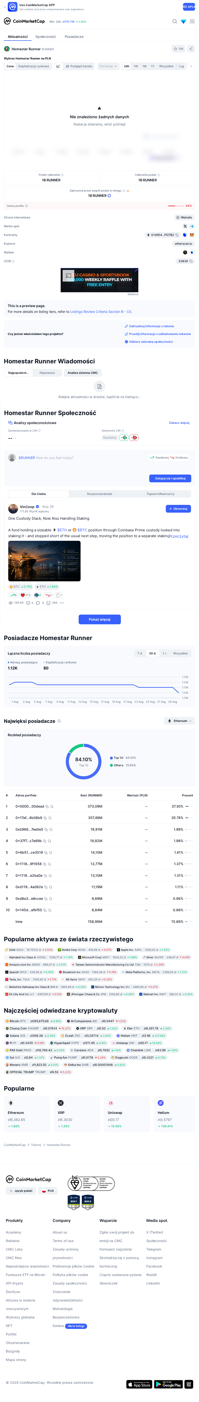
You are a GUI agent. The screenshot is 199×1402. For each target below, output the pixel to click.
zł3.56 (143, 1035)
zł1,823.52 (34, 1065)
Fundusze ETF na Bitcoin (25, 1275)
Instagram (154, 1258)
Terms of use (63, 1241)
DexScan (13, 1292)
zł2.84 (27, 1057)
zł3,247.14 (88, 1035)
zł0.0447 (98, 1021)
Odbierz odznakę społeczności (151, 341)
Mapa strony (16, 1360)
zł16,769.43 (37, 1050)
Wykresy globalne (20, 1317)
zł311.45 (80, 1043)
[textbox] (83, 463)
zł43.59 (154, 1050)
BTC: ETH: (79, 21)
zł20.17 (138, 1043)
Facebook (154, 1266)
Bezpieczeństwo (66, 1317)
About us (60, 1232)
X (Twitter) (154, 1232)
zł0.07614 (40, 1028)
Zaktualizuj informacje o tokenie (151, 326)
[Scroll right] (191, 66)
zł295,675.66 (35, 1021)
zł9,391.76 (149, 1028)
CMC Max (14, 1258)
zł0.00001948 (96, 1065)
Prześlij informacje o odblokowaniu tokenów (160, 334)
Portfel (11, 1334)
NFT (9, 1326)
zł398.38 (32, 1035)
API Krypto (14, 1283)
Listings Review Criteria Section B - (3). (101, 311)
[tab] (58, 66)
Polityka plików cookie (70, 1275)
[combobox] (108, 66)
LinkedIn (153, 1283)
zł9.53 (40, 1072)
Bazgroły (13, 1351)
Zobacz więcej (179, 423)
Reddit (151, 1275)
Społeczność (156, 1241)
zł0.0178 (80, 1057)
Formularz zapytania (116, 1249)
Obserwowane (17, 1343)
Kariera (58, 1326)
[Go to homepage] (24, 21)
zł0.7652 (97, 1050)
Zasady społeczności (70, 1283)
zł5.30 (98, 1028)
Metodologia (63, 1309)
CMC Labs (14, 1249)
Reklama (12, 1241)
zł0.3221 (140, 1057)
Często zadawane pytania (120, 1275)
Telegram (153, 1249)
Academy (13, 1232)
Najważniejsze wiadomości (27, 1266)
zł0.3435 (27, 1043)
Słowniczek (109, 1283)
